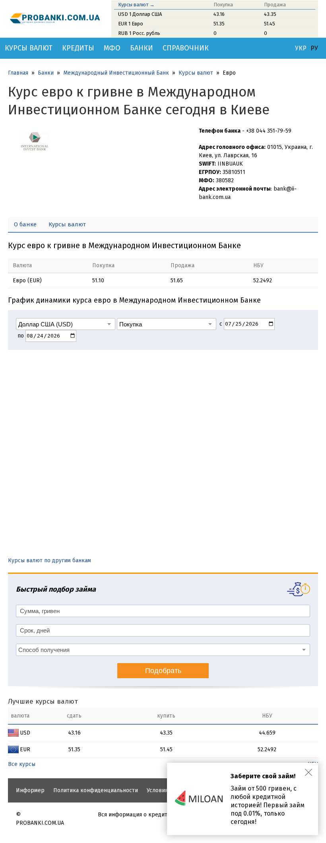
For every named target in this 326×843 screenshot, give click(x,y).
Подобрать (163, 671)
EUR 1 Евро (130, 24)
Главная (18, 72)
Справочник (186, 48)
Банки (141, 48)
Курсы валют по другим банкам (49, 560)
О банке (25, 224)
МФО (112, 48)
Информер (30, 790)
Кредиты (78, 48)
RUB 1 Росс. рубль (139, 33)
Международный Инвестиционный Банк (116, 72)
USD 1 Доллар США (140, 14)
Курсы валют (28, 48)
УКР (301, 48)
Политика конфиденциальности (95, 790)
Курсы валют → (136, 5)
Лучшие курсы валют (43, 701)
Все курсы (21, 764)
